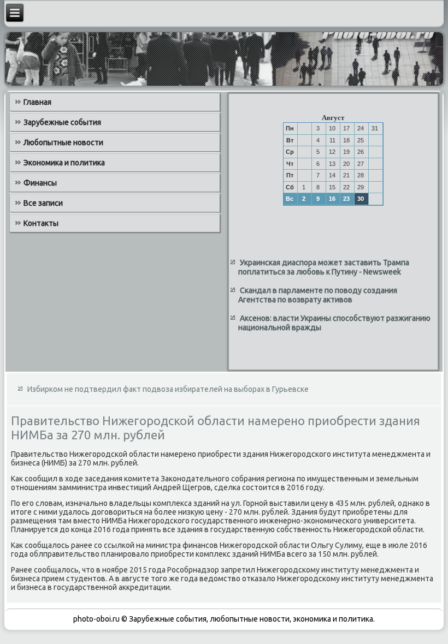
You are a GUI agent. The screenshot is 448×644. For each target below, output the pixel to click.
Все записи (43, 203)
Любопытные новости (63, 142)
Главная (37, 102)
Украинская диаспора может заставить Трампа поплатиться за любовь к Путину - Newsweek (323, 267)
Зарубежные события (62, 122)
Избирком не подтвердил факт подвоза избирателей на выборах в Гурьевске (168, 389)
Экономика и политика (64, 162)
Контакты (40, 223)
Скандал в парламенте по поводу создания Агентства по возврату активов (317, 295)
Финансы (40, 182)
